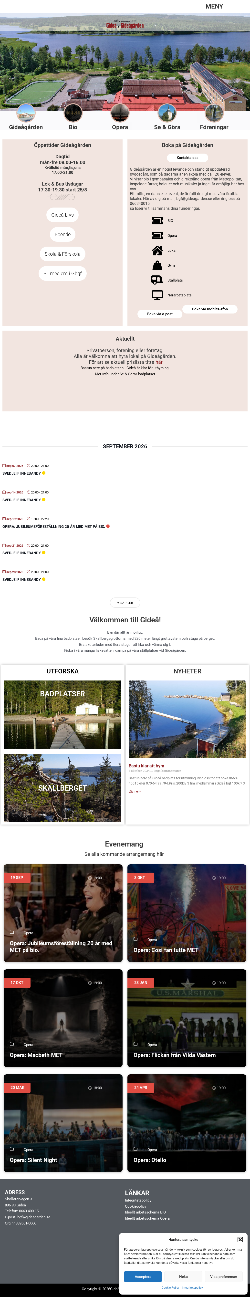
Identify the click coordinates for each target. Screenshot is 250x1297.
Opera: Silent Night (33, 1160)
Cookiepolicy (135, 1206)
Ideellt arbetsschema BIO (145, 1212)
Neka (183, 1277)
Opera (28, 933)
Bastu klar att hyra (146, 765)
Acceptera (143, 1277)
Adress (15, 1192)
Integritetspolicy (192, 1287)
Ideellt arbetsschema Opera (147, 1218)
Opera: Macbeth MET (36, 1055)
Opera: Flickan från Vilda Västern (175, 1055)
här (159, 362)
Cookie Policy (170, 1287)
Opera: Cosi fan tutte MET (166, 950)
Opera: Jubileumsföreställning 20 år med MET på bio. (53, 526)
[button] (240, 1239)
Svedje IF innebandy (21, 473)
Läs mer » (135, 791)
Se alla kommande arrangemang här (124, 854)
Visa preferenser (223, 1277)
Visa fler (125, 603)
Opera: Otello (150, 1160)
